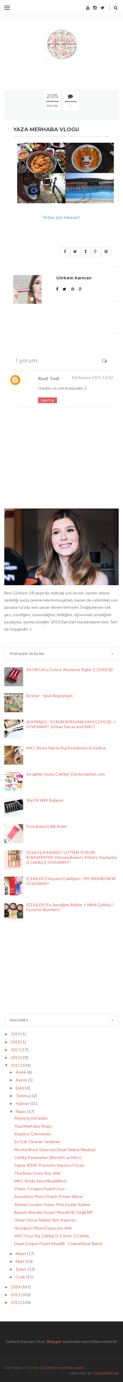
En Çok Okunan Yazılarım (37, 1141)
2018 (16, 1041)
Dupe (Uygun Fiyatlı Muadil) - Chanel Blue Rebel (58, 1243)
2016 (16, 1057)
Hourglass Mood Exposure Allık (43, 1228)
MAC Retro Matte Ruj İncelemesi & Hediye (66, 747)
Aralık (21, 1072)
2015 (16, 1065)
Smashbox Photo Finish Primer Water (48, 1196)
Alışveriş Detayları (31, 1118)
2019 (16, 1033)
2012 (16, 1302)
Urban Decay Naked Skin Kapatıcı (45, 1219)
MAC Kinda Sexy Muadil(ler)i (40, 1180)
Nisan (21, 1253)
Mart (20, 1261)
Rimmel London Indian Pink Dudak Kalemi (52, 1204)
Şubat (22, 1269)
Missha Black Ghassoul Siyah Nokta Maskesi (55, 1149)
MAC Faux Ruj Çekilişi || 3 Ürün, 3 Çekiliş (51, 1235)
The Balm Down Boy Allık (37, 1173)
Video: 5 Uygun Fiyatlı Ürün (39, 1188)
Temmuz (24, 1095)
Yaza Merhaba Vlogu (33, 1126)
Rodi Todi (48, 378)
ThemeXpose (106, 1373)
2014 (16, 1286)
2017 (16, 1049)
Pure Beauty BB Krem (46, 826)
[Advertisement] (32, 969)
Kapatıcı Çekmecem (32, 1133)
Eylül (20, 1087)
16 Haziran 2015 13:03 (92, 377)
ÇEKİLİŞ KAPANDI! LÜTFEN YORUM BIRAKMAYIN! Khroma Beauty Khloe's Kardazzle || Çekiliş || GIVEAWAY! (71, 857)
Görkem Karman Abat (61, 1368)
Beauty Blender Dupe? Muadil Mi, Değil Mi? (53, 1212)
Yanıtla (47, 400)
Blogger (54, 1341)
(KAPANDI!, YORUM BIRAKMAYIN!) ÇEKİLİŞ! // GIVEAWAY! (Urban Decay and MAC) (71, 724)
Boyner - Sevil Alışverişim (49, 695)
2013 (16, 1294)
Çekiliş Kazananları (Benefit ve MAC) (48, 1157)
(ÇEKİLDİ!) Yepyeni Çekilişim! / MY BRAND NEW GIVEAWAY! (71, 881)
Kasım (22, 1079)
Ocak (21, 1276)
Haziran (23, 1103)
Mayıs (21, 1111)
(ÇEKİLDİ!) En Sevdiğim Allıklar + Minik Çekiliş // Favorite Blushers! (70, 907)
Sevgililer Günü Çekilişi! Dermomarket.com (65, 774)
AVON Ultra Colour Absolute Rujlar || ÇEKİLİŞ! (70, 669)
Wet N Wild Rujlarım (44, 800)
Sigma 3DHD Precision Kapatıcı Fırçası (49, 1165)
